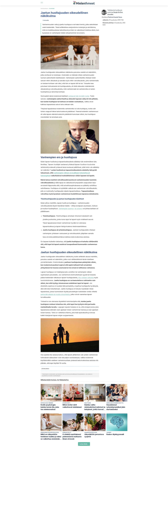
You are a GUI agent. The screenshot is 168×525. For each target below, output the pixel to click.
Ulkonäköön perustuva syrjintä (94, 435)
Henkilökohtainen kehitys (114, 403)
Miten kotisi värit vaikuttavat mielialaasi (72, 406)
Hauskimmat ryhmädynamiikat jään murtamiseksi (115, 407)
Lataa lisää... (84, 444)
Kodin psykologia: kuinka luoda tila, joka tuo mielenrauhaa (50, 407)
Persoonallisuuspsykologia (50, 432)
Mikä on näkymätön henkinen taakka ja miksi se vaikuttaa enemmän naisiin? (51, 436)
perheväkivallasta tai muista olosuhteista (55, 294)
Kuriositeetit (67, 432)
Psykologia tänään (47, 403)
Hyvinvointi (66, 403)
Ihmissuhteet (44, 8)
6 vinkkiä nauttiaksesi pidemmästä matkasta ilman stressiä (72, 436)
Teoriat (108, 432)
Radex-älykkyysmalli (115, 434)
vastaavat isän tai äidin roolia (78, 96)
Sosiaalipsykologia (90, 432)
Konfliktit (51, 8)
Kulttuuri (87, 403)
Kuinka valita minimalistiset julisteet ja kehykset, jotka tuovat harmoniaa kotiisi (94, 407)
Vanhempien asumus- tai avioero (70, 209)
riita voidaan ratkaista (86, 278)
